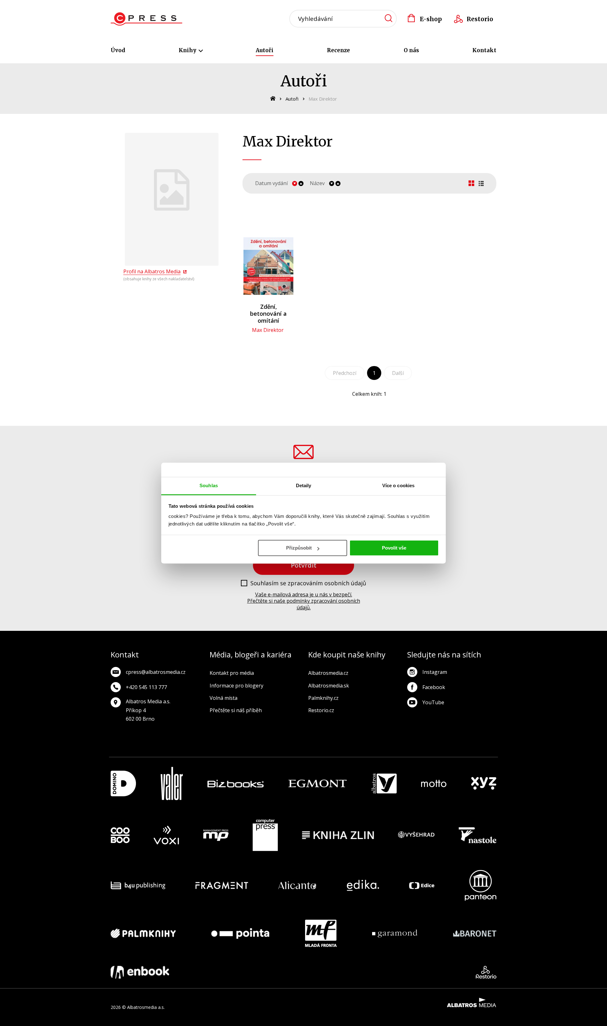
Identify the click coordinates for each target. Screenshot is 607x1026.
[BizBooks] (235, 783)
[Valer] (171, 783)
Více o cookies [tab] (398, 485)
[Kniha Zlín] (337, 835)
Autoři (264, 50)
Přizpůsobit (299, 547)
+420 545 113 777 (146, 687)
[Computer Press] (265, 835)
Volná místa (223, 697)
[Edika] (363, 885)
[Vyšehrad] (416, 835)
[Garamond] (395, 933)
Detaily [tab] (303, 485)
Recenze (338, 50)
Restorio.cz (321, 710)
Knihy (188, 50)
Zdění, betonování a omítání (268, 313)
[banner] (146, 19)
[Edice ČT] (422, 885)
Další (398, 373)
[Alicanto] (297, 885)
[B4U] (138, 885)
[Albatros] (384, 783)
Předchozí (344, 373)
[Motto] (434, 783)
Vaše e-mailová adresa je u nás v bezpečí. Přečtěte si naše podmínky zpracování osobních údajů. (303, 601)
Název (317, 183)
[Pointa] (240, 933)
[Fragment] (222, 885)
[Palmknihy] (143, 933)
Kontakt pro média (232, 672)
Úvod (118, 50)
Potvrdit (303, 565)
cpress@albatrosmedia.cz (156, 671)
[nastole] (477, 835)
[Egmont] (317, 783)
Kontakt (484, 50)
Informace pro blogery (236, 685)
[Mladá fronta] (321, 933)
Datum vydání (271, 183)
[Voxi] (166, 835)
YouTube (433, 702)
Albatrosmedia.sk (328, 685)
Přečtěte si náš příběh (236, 710)
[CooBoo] (120, 835)
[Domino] (123, 783)
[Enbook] (140, 972)
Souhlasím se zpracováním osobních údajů (308, 583)
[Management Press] (216, 835)
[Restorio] (486, 972)
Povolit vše (394, 547)
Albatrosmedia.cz (328, 672)
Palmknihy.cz (323, 697)
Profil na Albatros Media (152, 271)
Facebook (433, 687)
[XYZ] (484, 783)
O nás (411, 50)
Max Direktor (268, 329)
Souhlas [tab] (208, 485)
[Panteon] (480, 885)
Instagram (434, 671)
